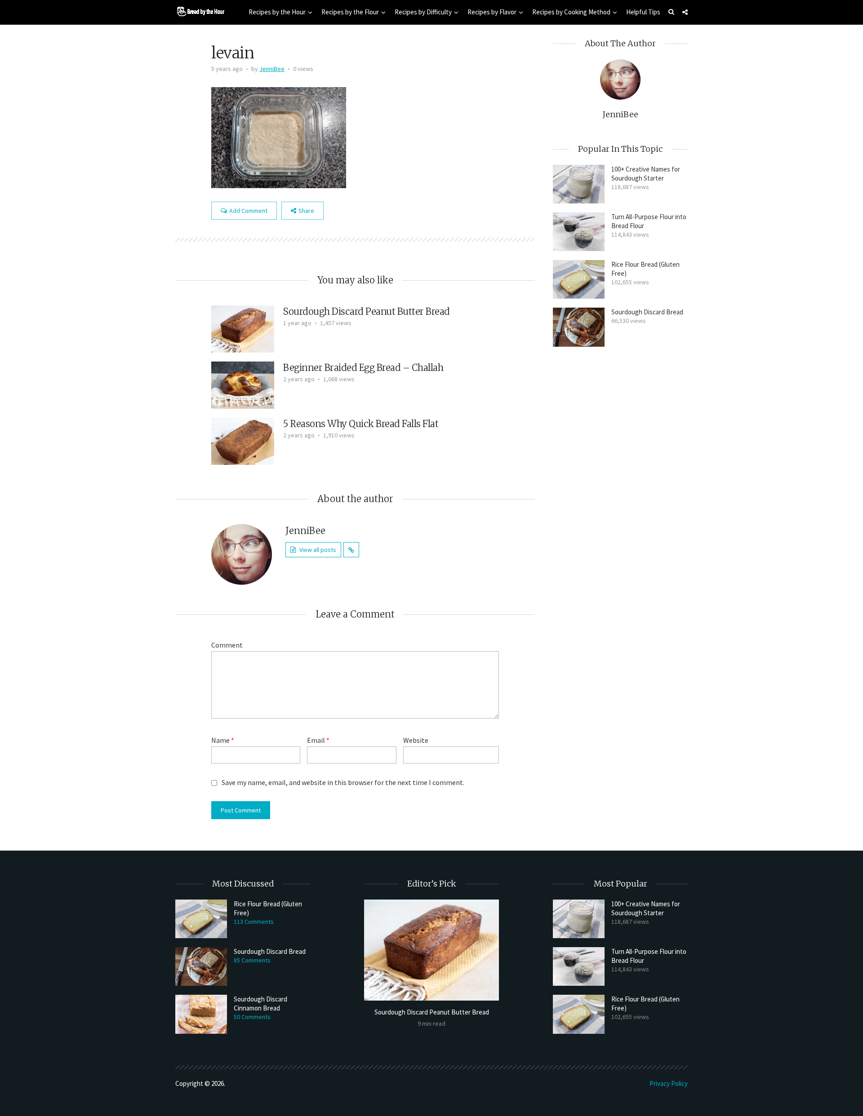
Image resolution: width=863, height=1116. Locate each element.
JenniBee (272, 69)
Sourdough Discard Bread (647, 312)
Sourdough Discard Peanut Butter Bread (366, 311)
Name (222, 740)
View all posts (317, 550)
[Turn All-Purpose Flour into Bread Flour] (579, 231)
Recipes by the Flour (350, 12)
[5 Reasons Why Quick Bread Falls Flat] (242, 440)
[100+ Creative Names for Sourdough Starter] (579, 184)
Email (318, 740)
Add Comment (248, 211)
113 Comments (254, 922)
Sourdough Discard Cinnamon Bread (260, 1003)
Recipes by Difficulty (423, 12)
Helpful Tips (643, 12)
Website (415, 740)
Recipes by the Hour (277, 12)
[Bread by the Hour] (200, 11)
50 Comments (252, 1017)
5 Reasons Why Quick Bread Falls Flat (360, 423)
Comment (227, 644)
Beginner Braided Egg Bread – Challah (363, 367)
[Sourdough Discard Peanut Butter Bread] (242, 327)
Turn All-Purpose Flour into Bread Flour (648, 221)
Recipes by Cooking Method (571, 12)
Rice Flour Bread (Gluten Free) (645, 269)
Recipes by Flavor (491, 12)
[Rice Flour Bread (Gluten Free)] (579, 279)
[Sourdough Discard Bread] (579, 327)
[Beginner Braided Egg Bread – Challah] (242, 383)
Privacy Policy (668, 1083)
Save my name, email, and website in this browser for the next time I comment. (343, 782)
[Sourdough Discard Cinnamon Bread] (201, 1014)
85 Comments (252, 960)
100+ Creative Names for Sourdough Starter (645, 173)
